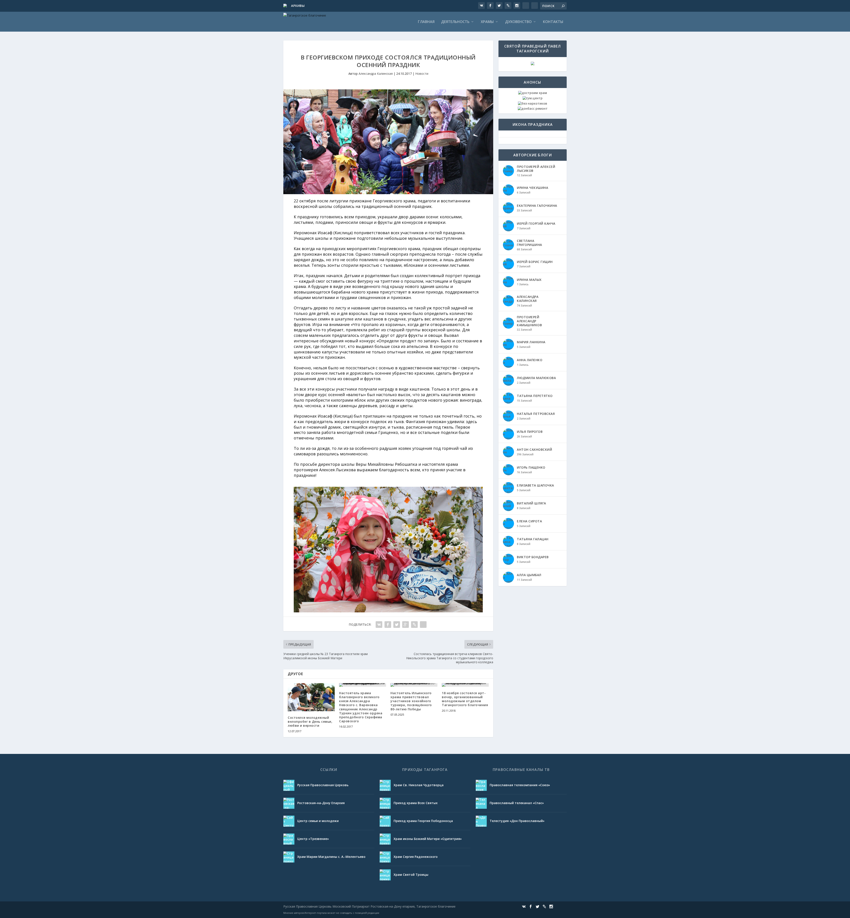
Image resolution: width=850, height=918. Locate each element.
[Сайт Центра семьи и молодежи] (288, 821)
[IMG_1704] (388, 611)
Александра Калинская (376, 73)
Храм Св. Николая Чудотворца (419, 785)
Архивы (298, 6)
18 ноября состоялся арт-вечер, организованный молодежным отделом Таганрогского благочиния (465, 699)
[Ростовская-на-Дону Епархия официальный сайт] (288, 803)
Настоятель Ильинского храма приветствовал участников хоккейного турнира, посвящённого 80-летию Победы (411, 701)
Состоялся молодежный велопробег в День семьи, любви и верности (310, 721)
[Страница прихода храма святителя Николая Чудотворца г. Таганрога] (385, 785)
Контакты (553, 22)
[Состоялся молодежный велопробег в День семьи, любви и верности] (311, 697)
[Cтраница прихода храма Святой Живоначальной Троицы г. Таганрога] (385, 874)
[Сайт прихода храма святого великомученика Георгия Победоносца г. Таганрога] (385, 821)
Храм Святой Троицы (411, 874)
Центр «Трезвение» (313, 839)
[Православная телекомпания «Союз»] (481, 785)
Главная (426, 22)
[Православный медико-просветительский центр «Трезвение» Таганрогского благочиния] (288, 839)
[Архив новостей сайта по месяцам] (285, 6)
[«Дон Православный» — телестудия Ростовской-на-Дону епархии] (481, 821)
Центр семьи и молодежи (318, 821)
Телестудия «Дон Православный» (517, 821)
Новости (421, 73)
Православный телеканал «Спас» (517, 803)
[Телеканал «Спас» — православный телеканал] (481, 803)
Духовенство (518, 22)
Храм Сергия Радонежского (416, 857)
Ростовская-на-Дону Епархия (321, 803)
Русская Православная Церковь (322, 785)
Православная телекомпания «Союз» (520, 785)
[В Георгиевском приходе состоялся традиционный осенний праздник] (388, 141)
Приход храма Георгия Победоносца (423, 821)
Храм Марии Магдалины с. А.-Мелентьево (331, 857)
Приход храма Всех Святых (416, 803)
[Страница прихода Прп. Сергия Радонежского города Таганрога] (385, 856)
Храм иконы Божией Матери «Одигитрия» (428, 839)
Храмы (487, 22)
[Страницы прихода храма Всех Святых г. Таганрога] (385, 803)
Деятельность (455, 22)
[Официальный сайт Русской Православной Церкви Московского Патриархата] (288, 785)
